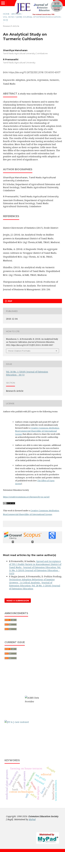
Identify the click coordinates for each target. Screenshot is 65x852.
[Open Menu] (3, 3)
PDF (9, 301)
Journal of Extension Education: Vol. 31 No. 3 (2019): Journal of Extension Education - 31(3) (35, 570)
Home (6, 14)
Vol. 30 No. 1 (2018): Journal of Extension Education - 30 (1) (32, 18)
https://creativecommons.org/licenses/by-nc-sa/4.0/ (26, 496)
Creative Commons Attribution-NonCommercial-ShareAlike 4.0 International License (37, 431)
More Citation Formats (19, 351)
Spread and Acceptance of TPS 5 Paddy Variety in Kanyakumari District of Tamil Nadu (35, 564)
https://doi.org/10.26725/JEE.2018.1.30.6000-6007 (34, 72)
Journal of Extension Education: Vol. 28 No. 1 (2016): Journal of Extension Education (34, 585)
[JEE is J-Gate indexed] (17, 722)
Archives (16, 14)
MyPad (32, 819)
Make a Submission (17, 600)
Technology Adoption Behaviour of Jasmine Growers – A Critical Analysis (32, 581)
